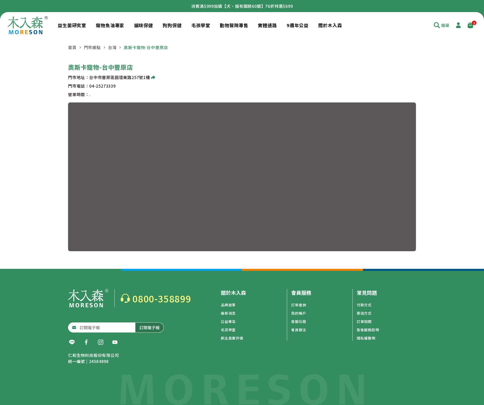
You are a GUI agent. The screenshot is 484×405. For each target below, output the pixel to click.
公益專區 (228, 321)
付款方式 (364, 304)
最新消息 (228, 313)
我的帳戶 (298, 313)
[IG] (100, 342)
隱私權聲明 (366, 338)
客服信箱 (298, 321)
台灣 (112, 47)
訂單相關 (364, 321)
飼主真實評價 (232, 338)
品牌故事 (228, 304)
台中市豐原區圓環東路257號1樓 (119, 77)
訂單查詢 (298, 304)
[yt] (115, 342)
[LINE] (72, 342)
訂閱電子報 (149, 327)
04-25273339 (102, 86)
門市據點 (92, 47)
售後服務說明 (368, 329)
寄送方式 (364, 313)
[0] (470, 25)
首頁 (72, 47)
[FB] (86, 342)
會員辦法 (298, 329)
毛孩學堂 (228, 329)
